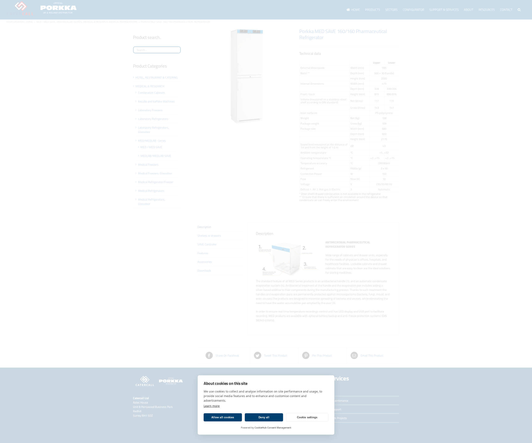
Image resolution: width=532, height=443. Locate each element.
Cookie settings (307, 417)
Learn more (212, 406)
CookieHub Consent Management (273, 427)
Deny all (264, 417)
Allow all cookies (222, 417)
